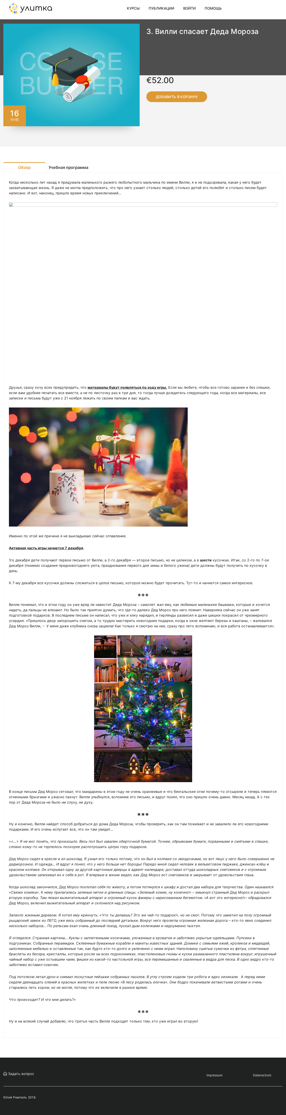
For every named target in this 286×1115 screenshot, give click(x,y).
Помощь (213, 8)
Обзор (24, 167)
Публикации (161, 8)
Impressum (214, 1075)
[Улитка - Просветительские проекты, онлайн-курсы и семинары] (30, 8)
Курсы (133, 8)
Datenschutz (262, 1075)
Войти (189, 8)
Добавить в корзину (177, 96)
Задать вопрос (20, 1073)
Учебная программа (68, 167)
